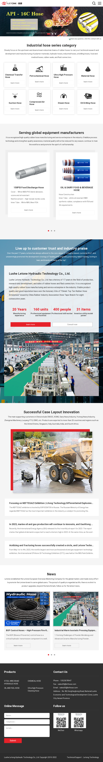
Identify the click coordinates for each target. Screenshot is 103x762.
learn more (30, 324)
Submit (13, 740)
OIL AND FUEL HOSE (12, 688)
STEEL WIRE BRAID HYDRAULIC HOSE (11, 682)
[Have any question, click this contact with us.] (85, 39)
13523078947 (65, 681)
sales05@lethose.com (69, 688)
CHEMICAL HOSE (34, 681)
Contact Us (60, 671)
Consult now (72, 324)
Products (10, 671)
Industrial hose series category (51, 45)
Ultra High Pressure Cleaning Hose (35, 689)
